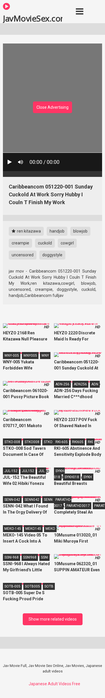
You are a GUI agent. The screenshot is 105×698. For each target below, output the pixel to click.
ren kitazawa (28, 231)
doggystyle (52, 255)
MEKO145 (33, 529)
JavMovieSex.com (32, 18)
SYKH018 (71, 477)
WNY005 (30, 355)
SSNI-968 (11, 557)
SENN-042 (12, 500)
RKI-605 (61, 442)
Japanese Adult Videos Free (54, 683)
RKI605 (77, 442)
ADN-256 (62, 384)
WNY (45, 355)
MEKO (50, 529)
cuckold (45, 243)
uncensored (23, 255)
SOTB (48, 586)
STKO (48, 442)
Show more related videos (53, 619)
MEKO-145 (12, 529)
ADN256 (80, 384)
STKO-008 (12, 442)
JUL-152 (11, 471)
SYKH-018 (59, 474)
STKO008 (31, 442)
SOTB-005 (12, 586)
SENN (48, 500)
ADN (94, 384)
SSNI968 (29, 557)
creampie (20, 243)
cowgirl (67, 243)
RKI (90, 442)
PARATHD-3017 (62, 503)
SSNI (44, 557)
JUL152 (28, 471)
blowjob (80, 231)
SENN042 (31, 500)
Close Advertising (52, 107)
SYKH (87, 477)
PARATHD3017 (78, 506)
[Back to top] (94, 686)
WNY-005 (11, 355)
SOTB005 (32, 586)
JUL (41, 471)
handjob (57, 231)
